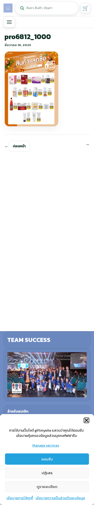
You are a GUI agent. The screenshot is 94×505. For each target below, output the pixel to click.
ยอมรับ (47, 459)
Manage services (45, 445)
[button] (86, 420)
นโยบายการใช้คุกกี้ (20, 498)
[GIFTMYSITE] (8, 8)
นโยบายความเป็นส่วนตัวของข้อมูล (60, 498)
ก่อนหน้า (19, 146)
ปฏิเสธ (47, 473)
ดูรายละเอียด (47, 486)
